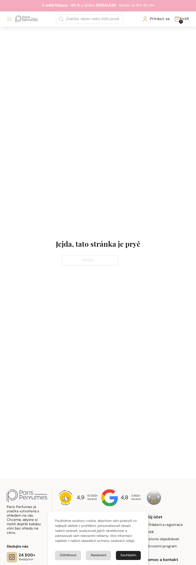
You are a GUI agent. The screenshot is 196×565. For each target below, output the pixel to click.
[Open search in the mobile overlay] (89, 19)
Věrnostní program (161, 546)
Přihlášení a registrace (164, 525)
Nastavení (98, 555)
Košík (149, 532)
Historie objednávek (162, 539)
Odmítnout (68, 555)
